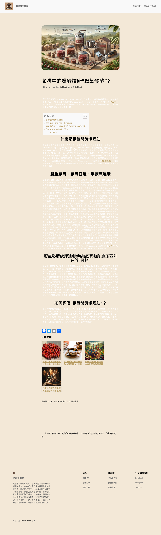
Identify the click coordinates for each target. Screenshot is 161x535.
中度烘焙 (45, 402)
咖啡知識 (78, 87)
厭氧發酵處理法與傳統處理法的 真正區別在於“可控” (66, 126)
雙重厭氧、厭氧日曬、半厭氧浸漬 (59, 123)
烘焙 (68, 402)
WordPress (26, 521)
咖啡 (51, 402)
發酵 (111, 246)
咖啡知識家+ (65, 87)
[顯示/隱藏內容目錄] (84, 116)
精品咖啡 (74, 402)
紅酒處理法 (107, 161)
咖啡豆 (63, 402)
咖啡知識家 (22, 6)
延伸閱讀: (53, 132)
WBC (113, 102)
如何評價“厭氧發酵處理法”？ (57, 129)
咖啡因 (56, 402)
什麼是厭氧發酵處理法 (55, 120)
